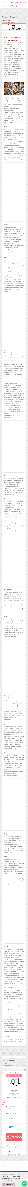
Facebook (14, 1039)
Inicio (15, 1053)
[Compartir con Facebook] (8, 1036)
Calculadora (8, 1065)
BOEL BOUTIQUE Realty (14, 2)
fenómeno (12, 40)
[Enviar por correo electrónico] (4, 1036)
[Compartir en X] (7, 1036)
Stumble (14, 1041)
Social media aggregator (14, 1154)
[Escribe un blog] (6, 1036)
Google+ (7, 1041)
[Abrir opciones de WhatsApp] (24, 1183)
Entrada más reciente (7, 1053)
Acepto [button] (9, 1184)
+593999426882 (14, 1096)
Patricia (6, 1063)
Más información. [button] (7, 1180)
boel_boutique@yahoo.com (14, 1097)
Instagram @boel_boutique (14, 1146)
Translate (13, 22)
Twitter (21, 1039)
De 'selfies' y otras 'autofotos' (13, 37)
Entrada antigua (22, 1053)
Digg (20, 1041)
